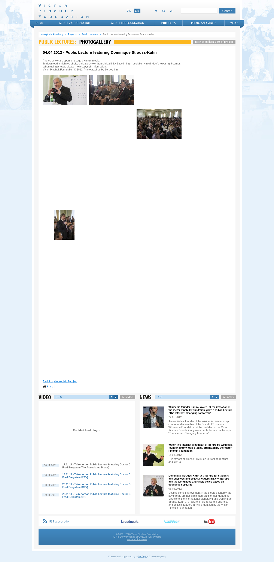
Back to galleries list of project (60, 381)
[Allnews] (227, 397)
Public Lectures (90, 34)
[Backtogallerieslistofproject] (213, 42)
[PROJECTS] (168, 23)
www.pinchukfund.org (52, 34)
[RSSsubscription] (59, 521)
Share (49, 386)
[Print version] (44, 387)
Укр (129, 10)
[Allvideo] (126, 397)
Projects (72, 34)
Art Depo (142, 556)
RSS (59, 397)
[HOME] (40, 23)
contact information (137, 539)
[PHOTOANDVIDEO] (203, 23)
